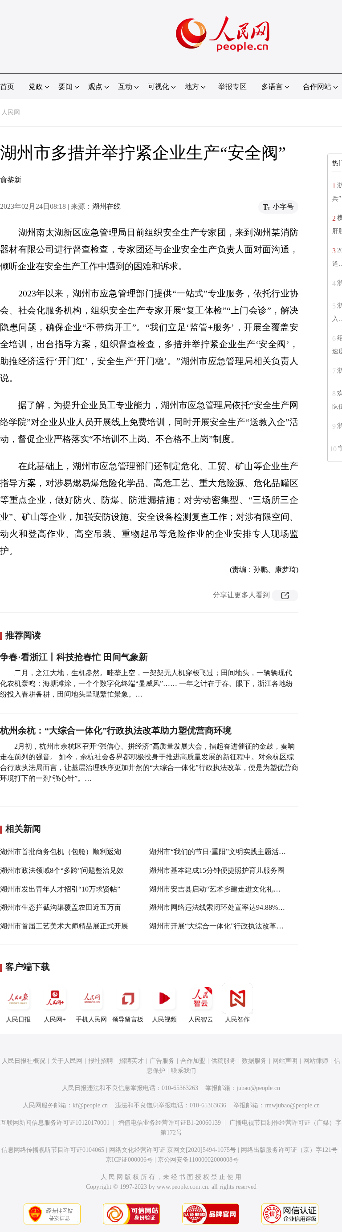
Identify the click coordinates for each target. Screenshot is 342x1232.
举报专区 (232, 86)
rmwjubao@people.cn (292, 1105)
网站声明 (285, 1061)
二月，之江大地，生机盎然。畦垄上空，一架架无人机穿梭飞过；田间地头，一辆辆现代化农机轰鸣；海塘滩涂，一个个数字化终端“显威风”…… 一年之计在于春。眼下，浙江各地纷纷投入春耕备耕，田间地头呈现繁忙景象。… (146, 683)
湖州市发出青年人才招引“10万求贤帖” (60, 889)
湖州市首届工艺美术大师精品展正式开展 (64, 926)
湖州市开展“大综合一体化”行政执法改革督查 (220, 926)
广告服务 (162, 1061)
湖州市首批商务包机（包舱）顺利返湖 (60, 851)
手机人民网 (91, 1019)
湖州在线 (106, 206)
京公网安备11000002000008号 (198, 1159)
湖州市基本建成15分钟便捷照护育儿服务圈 (217, 870)
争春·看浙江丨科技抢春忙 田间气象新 (74, 657)
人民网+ (55, 1019)
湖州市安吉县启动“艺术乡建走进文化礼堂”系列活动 (230, 889)
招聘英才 (131, 1061)
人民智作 (237, 1019)
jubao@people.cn (258, 1088)
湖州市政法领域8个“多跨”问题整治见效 (62, 870)
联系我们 (183, 1070)
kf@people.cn (90, 1105)
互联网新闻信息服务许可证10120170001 (55, 1122)
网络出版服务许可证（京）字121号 (289, 1150)
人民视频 (164, 1019)
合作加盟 (192, 1061)
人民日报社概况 (23, 1061)
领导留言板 (127, 1019)
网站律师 (315, 1061)
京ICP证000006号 (129, 1159)
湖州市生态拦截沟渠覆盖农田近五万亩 (60, 907)
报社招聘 (100, 1061)
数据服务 (254, 1061)
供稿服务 (223, 1061)
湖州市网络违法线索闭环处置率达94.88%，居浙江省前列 (238, 907)
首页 (7, 86)
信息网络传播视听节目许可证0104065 (52, 1150)
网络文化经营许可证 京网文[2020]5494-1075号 (172, 1150)
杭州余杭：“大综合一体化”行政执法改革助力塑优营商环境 (116, 730)
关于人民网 (66, 1061)
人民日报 (18, 1019)
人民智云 (200, 1019)
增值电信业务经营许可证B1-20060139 (169, 1122)
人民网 (10, 112)
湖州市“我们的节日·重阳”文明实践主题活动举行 (224, 851)
